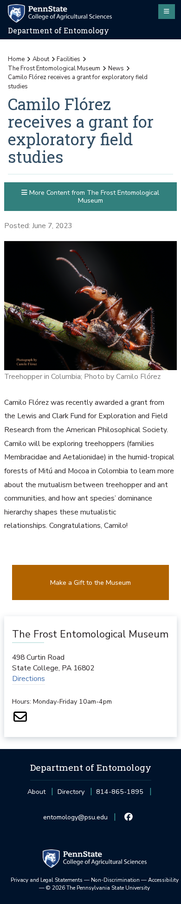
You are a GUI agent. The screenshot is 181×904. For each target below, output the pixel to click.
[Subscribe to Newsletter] (20, 719)
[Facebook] (129, 817)
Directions (28, 679)
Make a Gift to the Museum (90, 582)
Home (16, 59)
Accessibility (163, 880)
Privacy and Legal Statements (47, 880)
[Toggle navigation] (166, 11)
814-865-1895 (119, 794)
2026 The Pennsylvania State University (98, 888)
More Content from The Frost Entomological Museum (93, 196)
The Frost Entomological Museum (54, 68)
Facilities (68, 59)
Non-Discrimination (115, 880)
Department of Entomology (58, 30)
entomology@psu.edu (75, 820)
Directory (71, 791)
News (116, 68)
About (40, 59)
